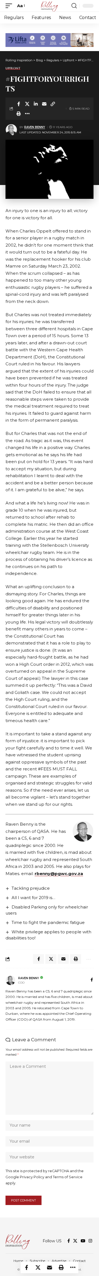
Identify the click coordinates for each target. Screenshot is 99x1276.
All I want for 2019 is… (33, 897)
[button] (10, 5)
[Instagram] (90, 1241)
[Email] (44, 103)
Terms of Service (67, 1177)
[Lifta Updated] (50, 39)
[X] (75, 1241)
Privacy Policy (32, 1177)
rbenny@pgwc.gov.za (59, 873)
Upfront (13, 68)
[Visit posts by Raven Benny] (11, 130)
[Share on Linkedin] (36, 103)
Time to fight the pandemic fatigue (48, 922)
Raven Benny (34, 127)
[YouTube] (83, 1241)
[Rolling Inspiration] (49, 6)
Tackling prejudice (31, 888)
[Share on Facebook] (19, 103)
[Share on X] (27, 103)
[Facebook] (92, 980)
